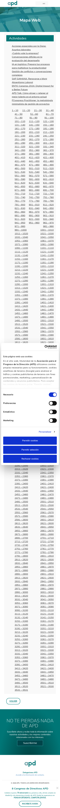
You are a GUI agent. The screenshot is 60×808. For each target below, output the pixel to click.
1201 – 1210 (47, 266)
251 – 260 (20, 139)
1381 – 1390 (47, 298)
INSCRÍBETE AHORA (30, 804)
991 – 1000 (21, 229)
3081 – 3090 (47, 606)
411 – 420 (34, 157)
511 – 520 (48, 168)
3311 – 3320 (21, 650)
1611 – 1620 (21, 342)
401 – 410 (20, 157)
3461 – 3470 (47, 675)
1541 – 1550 (47, 327)
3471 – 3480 (21, 679)
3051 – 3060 (21, 603)
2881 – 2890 (47, 570)
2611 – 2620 (21, 523)
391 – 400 (48, 153)
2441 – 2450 (47, 490)
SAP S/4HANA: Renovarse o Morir (29, 78)
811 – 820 (48, 204)
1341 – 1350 (47, 291)
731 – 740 (20, 197)
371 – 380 (20, 153)
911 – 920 (20, 219)
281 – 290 (20, 143)
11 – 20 (26, 110)
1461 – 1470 (47, 313)
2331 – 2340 (21, 472)
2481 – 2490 (47, 498)
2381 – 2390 (47, 479)
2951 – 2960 (21, 585)
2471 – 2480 (21, 498)
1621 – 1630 (47, 342)
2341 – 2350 (47, 472)
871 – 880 (48, 211)
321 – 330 (34, 146)
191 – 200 (20, 132)
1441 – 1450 (47, 309)
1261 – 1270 (47, 277)
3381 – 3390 (47, 661)
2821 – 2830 (47, 559)
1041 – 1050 (47, 237)
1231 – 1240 (21, 273)
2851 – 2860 (21, 566)
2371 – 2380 (21, 479)
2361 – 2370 (47, 476)
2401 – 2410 (47, 483)
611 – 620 (20, 182)
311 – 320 (20, 146)
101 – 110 (20, 121)
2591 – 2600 (21, 519)
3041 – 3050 (47, 599)
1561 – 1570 (47, 331)
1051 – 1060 (21, 240)
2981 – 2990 (47, 588)
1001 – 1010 (47, 229)
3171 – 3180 (21, 624)
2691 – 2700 (21, 537)
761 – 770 (20, 200)
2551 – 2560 (21, 512)
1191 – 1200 (21, 266)
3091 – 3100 (21, 610)
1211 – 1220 (21, 269)
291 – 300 (34, 143)
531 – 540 (34, 172)
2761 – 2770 (47, 548)
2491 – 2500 (21, 501)
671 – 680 (20, 190)
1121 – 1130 (47, 251)
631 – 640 (48, 182)
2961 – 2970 (47, 585)
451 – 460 (48, 161)
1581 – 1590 (47, 335)
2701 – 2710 (47, 537)
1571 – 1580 (21, 335)
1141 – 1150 (47, 255)
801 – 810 (34, 204)
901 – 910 (48, 215)
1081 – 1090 (47, 244)
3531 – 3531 (21, 690)
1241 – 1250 (47, 273)
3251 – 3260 (21, 639)
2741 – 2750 (47, 545)
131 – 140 (20, 124)
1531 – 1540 (21, 327)
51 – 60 (34, 114)
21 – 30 (38, 110)
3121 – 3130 (47, 613)
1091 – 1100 (21, 248)
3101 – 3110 (47, 610)
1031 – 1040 (21, 237)
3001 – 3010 (47, 592)
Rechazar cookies (30, 458)
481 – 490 (48, 164)
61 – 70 (50, 114)
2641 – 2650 (47, 526)
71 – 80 (18, 117)
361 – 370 (48, 150)
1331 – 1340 (21, 291)
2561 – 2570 (47, 512)
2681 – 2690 (47, 534)
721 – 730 (48, 193)
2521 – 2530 (47, 505)
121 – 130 (48, 121)
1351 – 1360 (21, 295)
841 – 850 (48, 208)
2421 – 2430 (47, 487)
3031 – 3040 (21, 599)
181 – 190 (48, 128)
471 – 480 (34, 164)
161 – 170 (20, 128)
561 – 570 (34, 175)
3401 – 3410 (47, 664)
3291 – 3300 (21, 646)
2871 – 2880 (21, 570)
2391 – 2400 (21, 483)
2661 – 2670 (47, 530)
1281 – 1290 (47, 280)
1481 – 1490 (47, 316)
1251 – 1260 (21, 277)
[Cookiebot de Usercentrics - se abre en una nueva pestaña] (44, 347)
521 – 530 (20, 172)
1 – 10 (15, 110)
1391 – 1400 (21, 302)
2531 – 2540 (21, 508)
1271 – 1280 (21, 280)
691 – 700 (48, 190)
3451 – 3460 (21, 675)
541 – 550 (48, 172)
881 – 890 (20, 215)
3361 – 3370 (47, 657)
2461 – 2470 (47, 494)
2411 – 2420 (21, 487)
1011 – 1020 (21, 233)
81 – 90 (33, 117)
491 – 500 (20, 168)
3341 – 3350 (47, 653)
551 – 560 (20, 175)
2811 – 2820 (21, 559)
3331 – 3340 (21, 653)
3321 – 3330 (47, 650)
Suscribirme (30, 743)
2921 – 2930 (47, 577)
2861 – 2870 (47, 566)
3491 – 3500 (21, 682)
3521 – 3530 (47, 686)
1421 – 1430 (47, 306)
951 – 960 (34, 222)
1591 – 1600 (21, 338)
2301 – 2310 (47, 465)
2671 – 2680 (21, 534)
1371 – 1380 (21, 298)
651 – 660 (34, 186)
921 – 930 (34, 219)
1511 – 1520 (21, 324)
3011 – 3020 (21, 595)
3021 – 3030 (47, 595)
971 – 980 (20, 226)
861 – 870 (34, 211)
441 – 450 (34, 161)
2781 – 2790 (47, 552)
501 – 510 (34, 168)
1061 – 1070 (47, 240)
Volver (13, 701)
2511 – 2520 (21, 505)
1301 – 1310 (47, 284)
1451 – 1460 (21, 313)
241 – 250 (48, 135)
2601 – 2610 (47, 519)
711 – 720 (34, 193)
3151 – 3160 (21, 621)
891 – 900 (34, 215)
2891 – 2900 (21, 574)
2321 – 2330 (47, 469)
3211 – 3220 (21, 632)
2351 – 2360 (21, 476)
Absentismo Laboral (22, 82)
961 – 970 (48, 222)
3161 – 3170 (47, 621)
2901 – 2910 (47, 574)
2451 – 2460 (21, 494)
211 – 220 (48, 132)
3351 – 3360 (21, 657)
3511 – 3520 (21, 686)
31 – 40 (50, 110)
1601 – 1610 (47, 338)
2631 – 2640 (21, 526)
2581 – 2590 (47, 516)
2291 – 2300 (21, 465)
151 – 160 (48, 124)
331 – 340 (48, 146)
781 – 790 (48, 200)
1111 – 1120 (21, 251)
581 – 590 (20, 179)
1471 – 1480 (21, 316)
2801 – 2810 (47, 556)
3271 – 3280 (21, 642)
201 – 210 (34, 132)
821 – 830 (20, 208)
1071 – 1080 (21, 244)
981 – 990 (48, 226)
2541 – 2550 (47, 508)
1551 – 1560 (21, 331)
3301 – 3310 (47, 646)
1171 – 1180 (21, 262)
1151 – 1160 (21, 259)
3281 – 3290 (47, 642)
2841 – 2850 (47, 563)
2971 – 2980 (21, 588)
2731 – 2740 (21, 545)
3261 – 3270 (47, 639)
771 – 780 (34, 200)
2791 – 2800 (21, 556)
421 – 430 (48, 157)
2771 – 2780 (21, 552)
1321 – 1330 (47, 287)
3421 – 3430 (47, 668)
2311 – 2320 (21, 469)
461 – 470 (20, 164)
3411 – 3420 (21, 668)
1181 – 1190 (47, 262)
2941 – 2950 (47, 581)
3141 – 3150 (47, 617)
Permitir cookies (30, 440)
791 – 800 (20, 204)
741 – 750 (34, 197)
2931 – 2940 (21, 581)
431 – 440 (20, 161)
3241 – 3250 (47, 635)
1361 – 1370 (47, 295)
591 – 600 (34, 179)
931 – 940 (48, 219)
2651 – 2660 (21, 530)
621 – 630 (34, 182)
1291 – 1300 (21, 284)
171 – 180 (34, 128)
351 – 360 (34, 150)
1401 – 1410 (47, 302)
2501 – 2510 (47, 501)
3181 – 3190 (47, 624)
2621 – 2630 (47, 523)
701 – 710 (20, 193)
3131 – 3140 (21, 617)
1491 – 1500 (21, 320)
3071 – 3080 (21, 606)
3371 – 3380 (21, 661)
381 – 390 (34, 153)
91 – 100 (49, 117)
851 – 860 (20, 211)
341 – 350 (20, 150)
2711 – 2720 (21, 541)
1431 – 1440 (21, 309)
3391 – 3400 (21, 664)
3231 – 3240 (21, 635)
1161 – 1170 (47, 259)
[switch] (53, 403)
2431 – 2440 (21, 490)
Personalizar (45, 431)
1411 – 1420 (21, 306)
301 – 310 (48, 143)
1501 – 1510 (47, 320)
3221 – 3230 (47, 632)
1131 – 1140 (21, 255)
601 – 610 (48, 179)
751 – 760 (48, 197)
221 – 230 (20, 135)
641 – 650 (20, 186)
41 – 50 (18, 114)
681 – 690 (34, 190)
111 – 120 (34, 121)
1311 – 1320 (21, 287)
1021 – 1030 (47, 233)
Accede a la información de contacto (30, 775)
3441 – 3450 (47, 671)
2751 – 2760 (21, 548)
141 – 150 (34, 124)
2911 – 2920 (21, 577)
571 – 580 (48, 175)
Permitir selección (30, 449)
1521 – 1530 (47, 324)
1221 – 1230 (47, 269)
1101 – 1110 (47, 248)
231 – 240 (34, 135)
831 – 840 (34, 208)
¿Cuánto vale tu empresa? (25, 53)
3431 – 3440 (21, 671)
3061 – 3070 (47, 603)
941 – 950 (20, 222)
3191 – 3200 (21, 628)
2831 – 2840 (21, 563)
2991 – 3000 (21, 592)
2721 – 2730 (47, 541)
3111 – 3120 (21, 613)
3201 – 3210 (47, 628)
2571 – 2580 (21, 516)
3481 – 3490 (47, 679)
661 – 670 (48, 186)
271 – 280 (48, 139)
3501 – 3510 (47, 682)
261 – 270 (34, 139)
